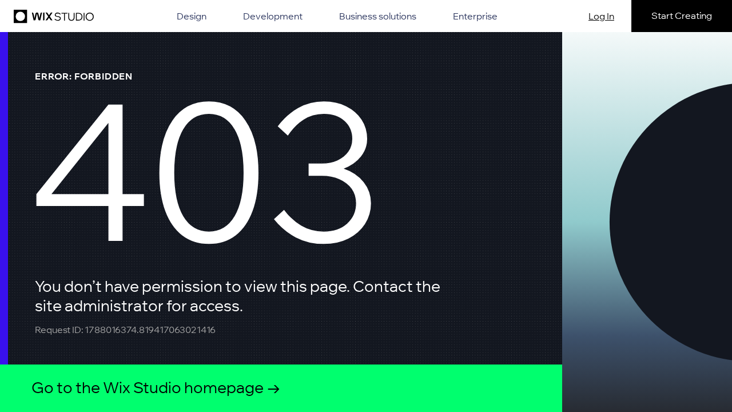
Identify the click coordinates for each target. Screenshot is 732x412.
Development (273, 16)
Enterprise (475, 16)
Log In (601, 16)
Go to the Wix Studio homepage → (156, 387)
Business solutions (377, 16)
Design (191, 16)
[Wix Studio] (51, 16)
